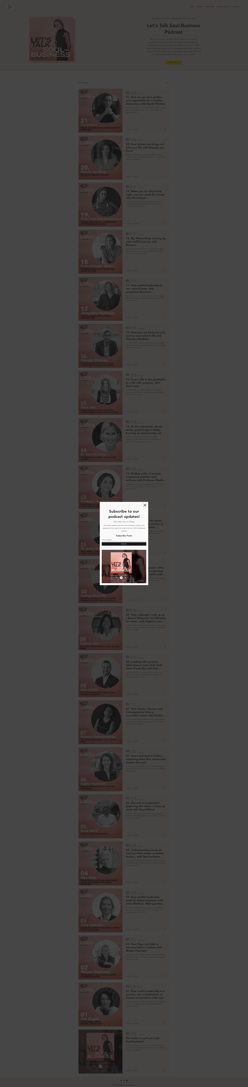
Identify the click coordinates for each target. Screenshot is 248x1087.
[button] (145, 505)
